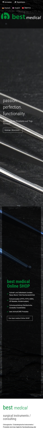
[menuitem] (6, 8)
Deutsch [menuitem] (7, 8)
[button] (6, 23)
